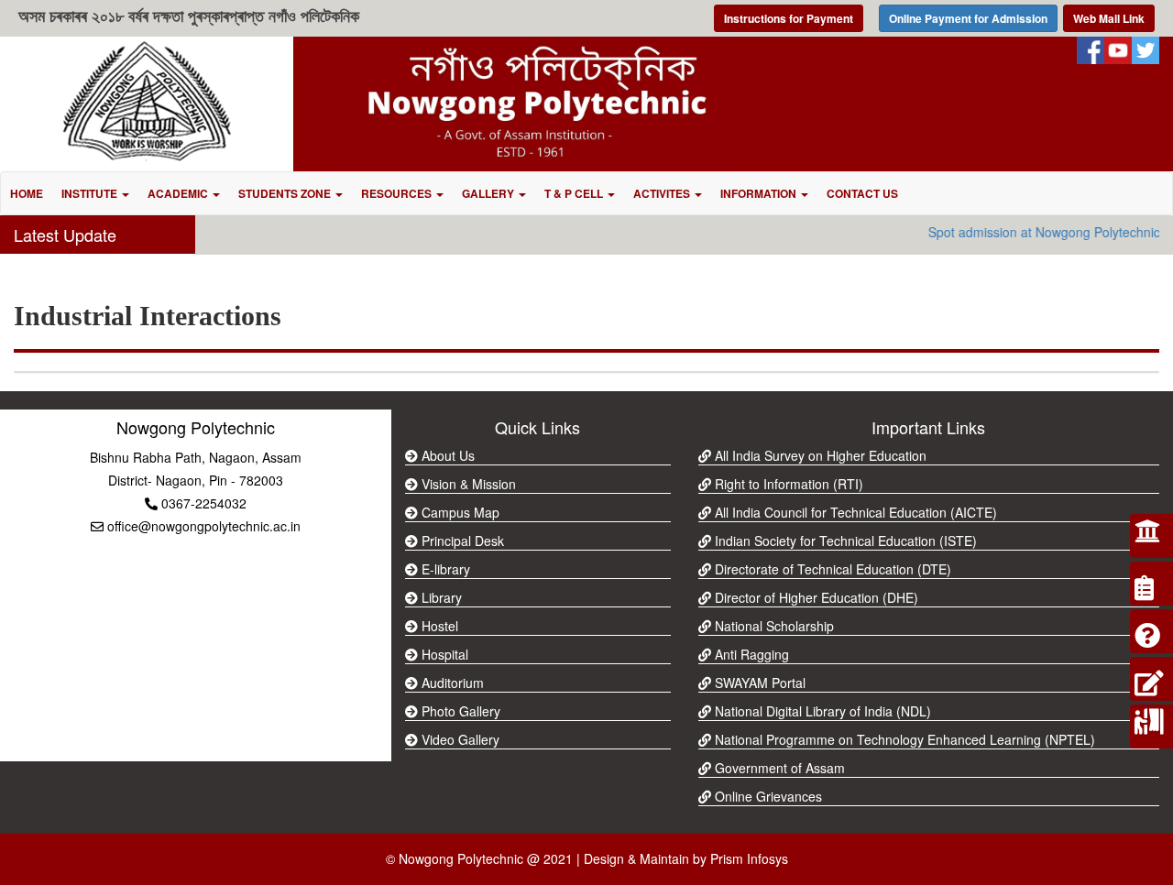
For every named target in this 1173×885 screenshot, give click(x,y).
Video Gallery (458, 739)
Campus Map (458, 512)
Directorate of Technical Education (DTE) (831, 569)
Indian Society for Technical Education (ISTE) (844, 540)
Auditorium (451, 682)
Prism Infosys (749, 858)
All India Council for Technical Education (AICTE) (854, 512)
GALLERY (489, 193)
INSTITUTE (90, 193)
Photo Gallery (459, 711)
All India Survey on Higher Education (818, 455)
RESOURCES (397, 193)
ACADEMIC (179, 193)
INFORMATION (759, 193)
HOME (26, 193)
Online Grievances (766, 796)
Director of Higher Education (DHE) (814, 597)
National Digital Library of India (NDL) (821, 711)
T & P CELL (575, 193)
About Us (446, 455)
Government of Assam (778, 768)
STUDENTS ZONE (286, 193)
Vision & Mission (467, 484)
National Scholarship (772, 626)
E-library (444, 569)
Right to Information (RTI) (787, 484)
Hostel (438, 626)
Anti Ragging (750, 654)
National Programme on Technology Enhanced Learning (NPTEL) (903, 739)
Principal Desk (461, 540)
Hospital (443, 654)
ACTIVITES (663, 193)
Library (440, 597)
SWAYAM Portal (758, 682)
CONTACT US (862, 193)
